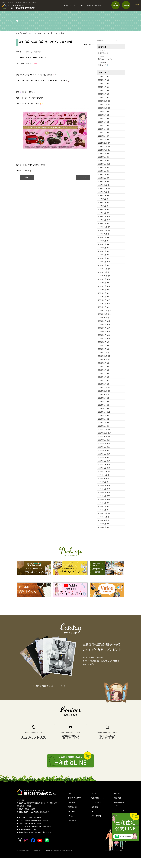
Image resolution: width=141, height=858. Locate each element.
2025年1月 (103, 139)
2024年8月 (103, 157)
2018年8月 (103, 401)
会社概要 (94, 807)
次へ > (83, 177)
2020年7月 (104, 328)
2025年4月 (103, 129)
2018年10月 (104, 394)
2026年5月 (103, 83)
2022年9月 (103, 237)
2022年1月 (103, 265)
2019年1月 (103, 384)
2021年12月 (104, 268)
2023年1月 (103, 223)
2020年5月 (104, 335)
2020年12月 (104, 310)
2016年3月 (103, 502)
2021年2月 (104, 303)
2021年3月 (104, 300)
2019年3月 (103, 380)
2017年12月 (104, 429)
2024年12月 (104, 143)
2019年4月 (103, 377)
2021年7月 (104, 286)
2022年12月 (104, 226)
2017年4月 (103, 457)
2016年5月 (104, 495)
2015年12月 (104, 513)
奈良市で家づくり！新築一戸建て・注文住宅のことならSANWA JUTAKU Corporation (46, 850)
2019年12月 (104, 352)
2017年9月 (104, 440)
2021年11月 (104, 272)
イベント (106, 5)
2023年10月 (104, 192)
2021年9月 (104, 279)
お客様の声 (72, 820)
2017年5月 (104, 454)
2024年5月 (103, 167)
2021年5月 (104, 293)
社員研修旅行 (103, 53)
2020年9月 (104, 321)
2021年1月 (104, 307)
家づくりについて (69, 5)
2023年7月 (103, 202)
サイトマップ (119, 810)
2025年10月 (104, 108)
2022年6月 (103, 247)
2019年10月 (104, 359)
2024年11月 (104, 146)
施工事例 (98, 5)
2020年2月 (103, 345)
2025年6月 (103, 122)
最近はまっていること (106, 59)
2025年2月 (103, 136)
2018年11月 (104, 391)
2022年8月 (103, 240)
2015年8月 (103, 527)
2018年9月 (103, 398)
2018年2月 (103, 422)
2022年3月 (103, 258)
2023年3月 (104, 216)
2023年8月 (103, 198)
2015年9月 (103, 523)
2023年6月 (103, 205)
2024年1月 (103, 181)
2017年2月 (104, 464)
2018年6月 (103, 408)
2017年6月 (103, 450)
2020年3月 (103, 342)
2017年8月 (104, 443)
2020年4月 (104, 338)
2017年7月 (104, 447)
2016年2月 (103, 506)
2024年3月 (103, 174)
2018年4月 (103, 415)
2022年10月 (104, 233)
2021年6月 (103, 289)
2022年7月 (103, 244)
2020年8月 (104, 324)
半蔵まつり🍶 (103, 65)
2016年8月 (104, 485)
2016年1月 (103, 509)
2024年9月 (103, 153)
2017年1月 (104, 468)
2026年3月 (103, 90)
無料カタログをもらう (45, 686)
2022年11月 (104, 230)
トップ (70, 793)
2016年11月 (104, 474)
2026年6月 (103, 80)
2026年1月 (103, 97)
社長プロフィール (97, 798)
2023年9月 (103, 195)
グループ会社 (96, 816)
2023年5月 (103, 209)
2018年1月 (103, 426)
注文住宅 (81, 5)
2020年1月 (103, 349)
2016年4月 (104, 499)
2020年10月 (104, 317)
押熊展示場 (89, 5)
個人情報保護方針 (119, 804)
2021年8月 (103, 282)
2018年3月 (103, 419)
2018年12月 (104, 387)
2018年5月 (104, 412)
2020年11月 (104, 314)
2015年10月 (104, 520)
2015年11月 (104, 516)
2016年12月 (104, 471)
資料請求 (117, 793)
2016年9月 (103, 481)
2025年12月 (104, 101)
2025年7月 (103, 118)
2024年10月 (104, 150)
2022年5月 (103, 251)
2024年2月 (103, 178)
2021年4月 (103, 296)
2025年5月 (103, 125)
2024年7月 (103, 160)
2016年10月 (104, 478)
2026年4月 (103, 87)
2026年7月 (103, 76)
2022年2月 (104, 261)
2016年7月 (104, 488)
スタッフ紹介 (96, 802)
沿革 (93, 811)
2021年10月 (104, 275)
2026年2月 (103, 94)
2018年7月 (103, 405)
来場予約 (117, 798)
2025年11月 (104, 104)
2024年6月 (104, 164)
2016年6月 (104, 492)
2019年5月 (103, 373)
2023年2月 (104, 219)
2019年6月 (103, 370)
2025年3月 (103, 132)
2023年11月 (104, 188)
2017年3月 (104, 461)
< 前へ (27, 177)
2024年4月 (103, 171)
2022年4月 (103, 254)
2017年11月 (104, 433)
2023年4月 (103, 212)
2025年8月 (103, 115)
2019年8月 (103, 363)
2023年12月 (104, 185)
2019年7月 (103, 366)
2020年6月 (104, 331)
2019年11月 (104, 356)
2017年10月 (104, 436)
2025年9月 (103, 111)
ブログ (93, 793)
